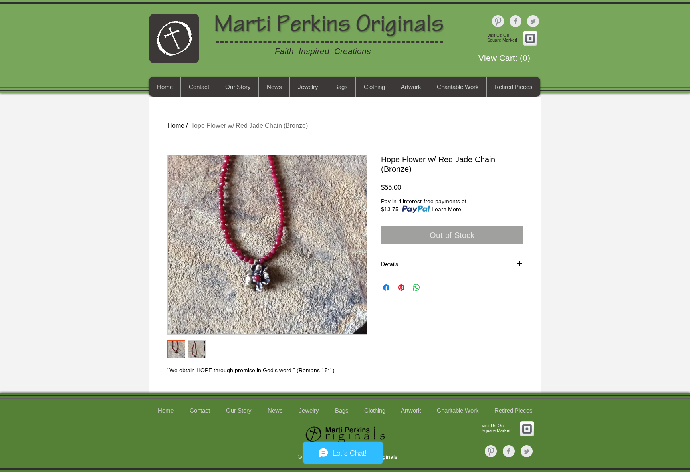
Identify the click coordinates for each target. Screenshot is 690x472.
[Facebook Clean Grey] (515, 21)
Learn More (446, 209)
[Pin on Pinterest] (401, 287)
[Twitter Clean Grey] (533, 21)
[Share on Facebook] (386, 287)
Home (175, 125)
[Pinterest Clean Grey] (498, 21)
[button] (507, 58)
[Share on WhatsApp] (416, 287)
